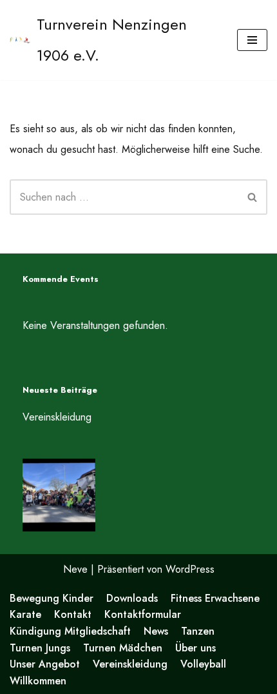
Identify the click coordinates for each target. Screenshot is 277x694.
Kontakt (72, 614)
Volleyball (203, 664)
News (156, 631)
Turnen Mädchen (122, 647)
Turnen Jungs (40, 647)
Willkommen (38, 680)
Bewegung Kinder (51, 598)
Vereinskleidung (57, 417)
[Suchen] (252, 197)
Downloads (132, 598)
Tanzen (198, 631)
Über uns (195, 647)
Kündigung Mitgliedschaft (70, 631)
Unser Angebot (45, 664)
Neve (75, 569)
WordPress (190, 569)
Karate (25, 614)
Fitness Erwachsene (215, 598)
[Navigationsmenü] (252, 40)
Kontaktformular (142, 614)
